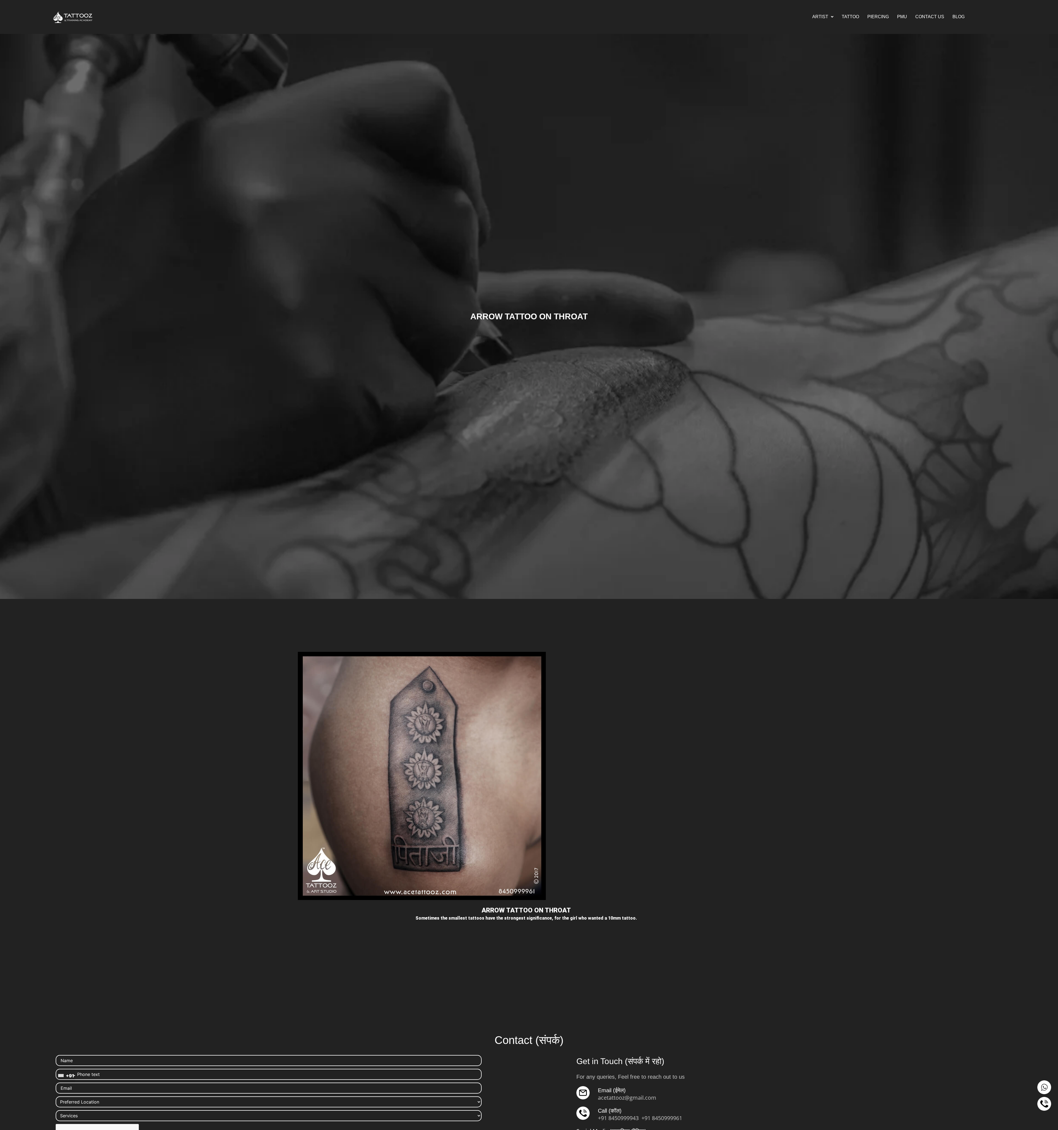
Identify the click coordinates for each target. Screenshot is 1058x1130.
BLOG (958, 16)
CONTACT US (929, 16)
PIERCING (878, 16)
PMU (902, 16)
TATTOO (850, 16)
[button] (823, 16)
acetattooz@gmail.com (627, 1097)
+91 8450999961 (661, 1118)
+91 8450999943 (618, 1118)
